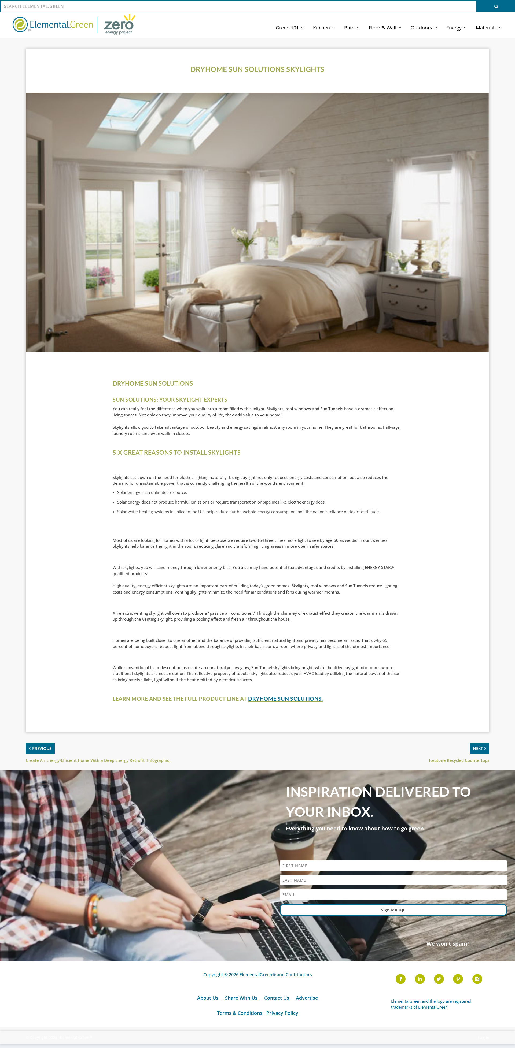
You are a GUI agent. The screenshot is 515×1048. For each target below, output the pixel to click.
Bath (349, 28)
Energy (454, 28)
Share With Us (242, 998)
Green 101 (287, 28)
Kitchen (321, 28)
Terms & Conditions (239, 1013)
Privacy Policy (282, 1013)
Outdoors (421, 28)
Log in (483, 1037)
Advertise (307, 998)
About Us (208, 998)
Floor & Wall (382, 28)
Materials (486, 28)
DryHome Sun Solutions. (285, 698)
